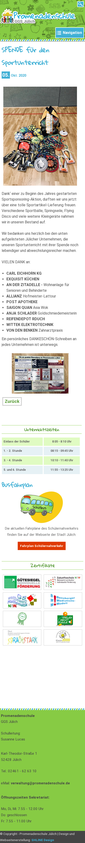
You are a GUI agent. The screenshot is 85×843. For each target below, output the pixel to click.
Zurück (12, 401)
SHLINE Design (42, 840)
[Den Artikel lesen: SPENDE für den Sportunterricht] (40, 184)
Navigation (72, 32)
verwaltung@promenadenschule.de (40, 783)
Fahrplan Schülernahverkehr (41, 546)
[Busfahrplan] (41, 522)
